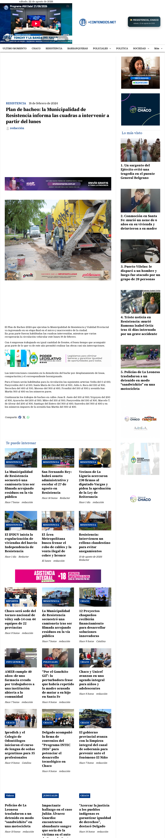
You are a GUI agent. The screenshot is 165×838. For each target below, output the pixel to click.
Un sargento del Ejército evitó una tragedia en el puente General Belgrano (138, 171)
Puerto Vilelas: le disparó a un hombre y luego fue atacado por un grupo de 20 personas (140, 273)
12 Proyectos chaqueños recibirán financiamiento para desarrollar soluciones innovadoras (92, 623)
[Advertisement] (58, 75)
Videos (10, 795)
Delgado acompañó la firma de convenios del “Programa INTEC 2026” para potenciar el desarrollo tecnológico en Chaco (57, 749)
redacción (17, 128)
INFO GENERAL (15, 662)
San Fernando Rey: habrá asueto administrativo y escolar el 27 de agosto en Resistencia (57, 482)
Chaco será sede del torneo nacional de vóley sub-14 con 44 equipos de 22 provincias (20, 619)
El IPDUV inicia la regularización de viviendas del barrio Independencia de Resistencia (21, 543)
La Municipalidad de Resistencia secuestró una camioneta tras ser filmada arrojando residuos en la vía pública (20, 484)
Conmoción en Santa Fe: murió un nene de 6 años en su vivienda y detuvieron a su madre (139, 222)
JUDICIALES (50, 795)
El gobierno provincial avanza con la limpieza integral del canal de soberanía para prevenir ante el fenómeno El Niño (93, 745)
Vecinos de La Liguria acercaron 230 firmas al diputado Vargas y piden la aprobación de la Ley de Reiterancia (95, 484)
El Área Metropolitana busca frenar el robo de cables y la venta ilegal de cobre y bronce (56, 545)
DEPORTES (12, 601)
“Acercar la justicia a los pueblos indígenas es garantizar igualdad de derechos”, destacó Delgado (95, 815)
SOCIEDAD (139, 48)
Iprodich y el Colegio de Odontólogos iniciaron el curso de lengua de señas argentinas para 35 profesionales (20, 745)
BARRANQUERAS (77, 48)
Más (156, 48)
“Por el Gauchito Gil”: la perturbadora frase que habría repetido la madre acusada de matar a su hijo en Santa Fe (58, 684)
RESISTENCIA (54, 48)
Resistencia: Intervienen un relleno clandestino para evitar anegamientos (94, 543)
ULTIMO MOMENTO (15, 48)
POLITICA (122, 48)
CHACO (36, 48)
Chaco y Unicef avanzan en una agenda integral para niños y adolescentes (92, 680)
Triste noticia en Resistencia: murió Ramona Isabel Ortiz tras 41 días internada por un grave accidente (139, 325)
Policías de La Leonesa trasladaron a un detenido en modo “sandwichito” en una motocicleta (19, 815)
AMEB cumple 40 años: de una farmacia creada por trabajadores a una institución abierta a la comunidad (19, 684)
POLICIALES (100, 48)
